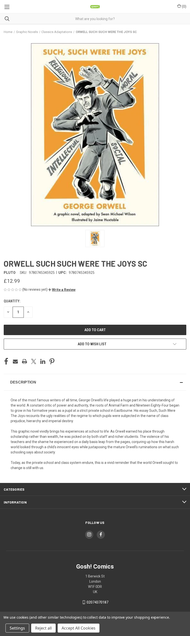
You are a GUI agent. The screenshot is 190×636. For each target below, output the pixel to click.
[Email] (15, 361)
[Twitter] (33, 361)
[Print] (24, 361)
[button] (61, 290)
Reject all (43, 628)
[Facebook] (6, 361)
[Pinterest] (51, 361)
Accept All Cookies (78, 628)
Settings (17, 628)
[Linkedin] (42, 361)
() (183, 6)
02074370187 (97, 602)
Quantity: (12, 301)
